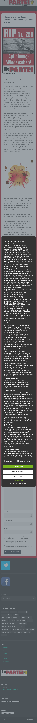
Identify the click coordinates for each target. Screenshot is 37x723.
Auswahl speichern (18, 471)
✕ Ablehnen (18, 476)
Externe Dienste (25, 461)
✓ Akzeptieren (18, 466)
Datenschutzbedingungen (18, 483)
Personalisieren (18, 480)
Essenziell (9, 461)
